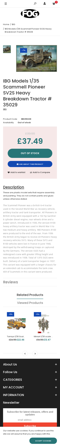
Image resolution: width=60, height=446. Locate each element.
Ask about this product (31, 164)
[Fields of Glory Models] (30, 14)
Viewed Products (30, 303)
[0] (53, 4)
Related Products (30, 295)
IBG (5, 109)
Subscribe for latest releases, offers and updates (30, 413)
